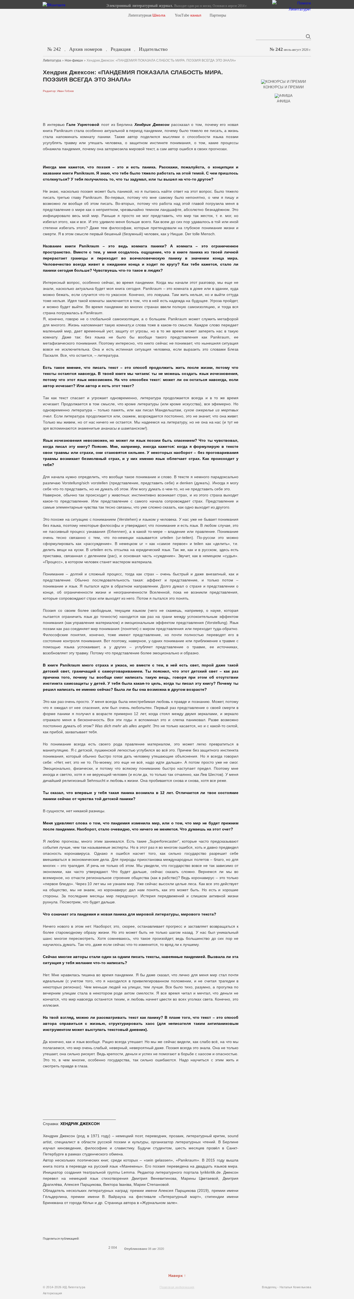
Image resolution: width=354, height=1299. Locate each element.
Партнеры (218, 15)
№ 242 (54, 49)
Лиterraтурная (146, 15)
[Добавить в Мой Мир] (75, 1247)
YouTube (188, 15)
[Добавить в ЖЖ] (89, 1247)
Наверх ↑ (177, 1275)
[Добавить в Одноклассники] (82, 1247)
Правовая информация (177, 1287)
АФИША (283, 101)
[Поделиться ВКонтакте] (46, 1247)
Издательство (153, 49)
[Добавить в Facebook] (53, 1247)
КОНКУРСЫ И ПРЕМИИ (283, 87)
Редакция (121, 49)
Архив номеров (85, 49)
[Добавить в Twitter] (60, 1247)
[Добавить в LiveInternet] (67, 1247)
